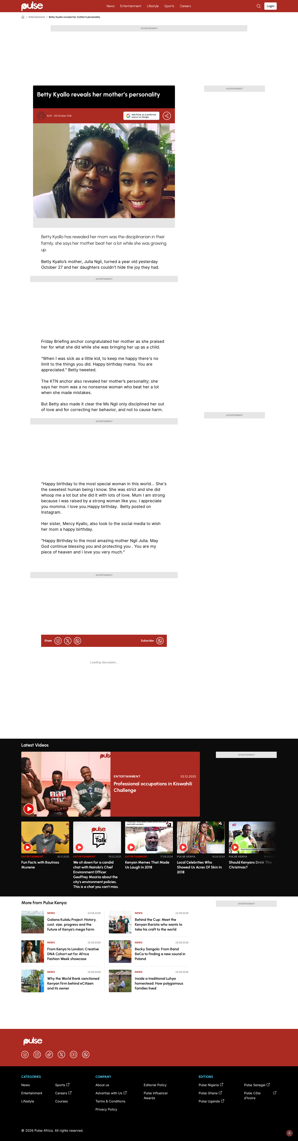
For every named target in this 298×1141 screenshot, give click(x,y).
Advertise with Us (108, 1093)
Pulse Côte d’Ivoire (252, 1095)
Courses (61, 1101)
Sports (169, 6)
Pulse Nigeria (209, 1085)
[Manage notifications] (289, 1133)
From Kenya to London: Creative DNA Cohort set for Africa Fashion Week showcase (73, 954)
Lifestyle (153, 6)
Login (270, 6)
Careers (185, 6)
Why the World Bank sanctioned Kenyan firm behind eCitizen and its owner (73, 983)
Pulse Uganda (209, 1101)
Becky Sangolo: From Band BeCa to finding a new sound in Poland (160, 954)
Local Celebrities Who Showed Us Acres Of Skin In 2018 (199, 867)
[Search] (259, 6)
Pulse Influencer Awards (156, 1095)
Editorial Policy (155, 1085)
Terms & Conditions (110, 1101)
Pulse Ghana (208, 1093)
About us (102, 1085)
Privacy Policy (106, 1109)
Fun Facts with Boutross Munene (40, 864)
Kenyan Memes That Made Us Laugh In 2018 (147, 864)
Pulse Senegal (254, 1085)
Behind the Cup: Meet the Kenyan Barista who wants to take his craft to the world (158, 924)
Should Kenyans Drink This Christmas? (250, 864)
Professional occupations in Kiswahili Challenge (153, 787)
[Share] (167, 116)
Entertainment (130, 6)
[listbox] (149, 856)
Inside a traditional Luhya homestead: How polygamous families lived (159, 983)
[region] (149, 856)
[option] (45, 857)
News (111, 6)
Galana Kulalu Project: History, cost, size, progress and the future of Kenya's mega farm (71, 924)
